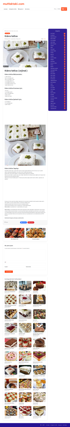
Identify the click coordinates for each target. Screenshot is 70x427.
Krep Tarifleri (53, 73)
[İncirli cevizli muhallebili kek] (11, 286)
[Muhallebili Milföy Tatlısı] (11, 314)
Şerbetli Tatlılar (53, 50)
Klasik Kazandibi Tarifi (9, 389)
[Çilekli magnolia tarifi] (25, 342)
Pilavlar (52, 64)
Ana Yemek (53, 33)
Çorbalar (52, 56)
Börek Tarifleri (53, 38)
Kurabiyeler (53, 35)
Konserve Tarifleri (54, 63)
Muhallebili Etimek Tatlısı (37, 362)
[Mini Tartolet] (25, 411)
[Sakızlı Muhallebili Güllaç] (11, 397)
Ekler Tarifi (35, 320)
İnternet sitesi (28, 266)
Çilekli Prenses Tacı (8, 362)
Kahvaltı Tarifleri (53, 57)
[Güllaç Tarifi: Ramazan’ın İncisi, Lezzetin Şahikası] (11, 299)
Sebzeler (52, 101)
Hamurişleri (53, 49)
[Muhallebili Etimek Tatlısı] (39, 356)
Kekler (52, 47)
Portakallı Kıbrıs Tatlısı (37, 305)
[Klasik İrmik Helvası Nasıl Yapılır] (39, 370)
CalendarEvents (53, 108)
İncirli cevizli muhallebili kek (10, 291)
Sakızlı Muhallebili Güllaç (9, 403)
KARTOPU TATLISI (22, 333)
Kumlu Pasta (35, 291)
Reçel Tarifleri (53, 92)
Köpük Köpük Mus (36, 348)
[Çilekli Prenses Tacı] (11, 356)
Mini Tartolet (21, 416)
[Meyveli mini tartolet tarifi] (25, 356)
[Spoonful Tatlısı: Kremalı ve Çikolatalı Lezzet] (39, 328)
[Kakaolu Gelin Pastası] (25, 314)
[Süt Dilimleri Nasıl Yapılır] (11, 342)
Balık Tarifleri (53, 77)
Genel (52, 84)
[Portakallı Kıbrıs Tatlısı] (39, 299)
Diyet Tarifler (53, 75)
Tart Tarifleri (53, 89)
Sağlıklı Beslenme (54, 80)
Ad (5, 262)
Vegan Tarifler (53, 103)
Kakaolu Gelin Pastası (23, 320)
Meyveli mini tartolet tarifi (24, 362)
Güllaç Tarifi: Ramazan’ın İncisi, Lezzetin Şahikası (10, 306)
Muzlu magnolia (36, 389)
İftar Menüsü (53, 78)
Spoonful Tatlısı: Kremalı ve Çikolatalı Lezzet (38, 334)
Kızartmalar (53, 61)
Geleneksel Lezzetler (54, 68)
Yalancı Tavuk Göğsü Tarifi (9, 375)
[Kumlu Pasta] (39, 286)
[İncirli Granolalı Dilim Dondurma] (25, 383)
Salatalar (52, 45)
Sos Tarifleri (53, 87)
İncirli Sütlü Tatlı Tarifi (37, 416)
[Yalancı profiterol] (11, 411)
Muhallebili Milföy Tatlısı (9, 320)
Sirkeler (52, 91)
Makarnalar (53, 71)
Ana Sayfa (5, 9)
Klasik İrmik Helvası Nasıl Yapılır (39, 375)
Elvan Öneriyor (53, 82)
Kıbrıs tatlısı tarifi (22, 375)
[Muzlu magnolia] (39, 383)
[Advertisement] (35, 19)
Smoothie (52, 99)
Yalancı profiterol (8, 416)
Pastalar (52, 52)
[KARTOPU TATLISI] (25, 328)
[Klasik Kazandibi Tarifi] (11, 383)
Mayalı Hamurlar (53, 36)
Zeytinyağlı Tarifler (54, 70)
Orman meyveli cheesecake (10, 333)
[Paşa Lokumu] (39, 397)
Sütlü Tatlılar (7, 33)
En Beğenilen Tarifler (13, 9)
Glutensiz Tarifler (53, 106)
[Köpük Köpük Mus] (39, 342)
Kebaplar (52, 59)
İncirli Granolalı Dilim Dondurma (25, 389)
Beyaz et (52, 54)
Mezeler (52, 66)
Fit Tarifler (52, 96)
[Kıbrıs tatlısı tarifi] (25, 370)
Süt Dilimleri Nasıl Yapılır (9, 348)
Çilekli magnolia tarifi (23, 348)
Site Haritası (27, 9)
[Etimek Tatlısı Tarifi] (25, 299)
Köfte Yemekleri (53, 43)
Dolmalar (52, 85)
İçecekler (52, 94)
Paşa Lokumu (35, 403)
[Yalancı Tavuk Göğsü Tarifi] (11, 370)
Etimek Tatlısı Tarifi (22, 305)
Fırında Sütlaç (21, 403)
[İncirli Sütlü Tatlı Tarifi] (39, 411)
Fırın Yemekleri (53, 40)
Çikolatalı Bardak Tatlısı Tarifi (24, 291)
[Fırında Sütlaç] (25, 397)
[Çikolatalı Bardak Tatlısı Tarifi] (25, 286)
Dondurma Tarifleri (54, 98)
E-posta (6, 266)
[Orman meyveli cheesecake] (11, 328)
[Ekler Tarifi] (39, 314)
